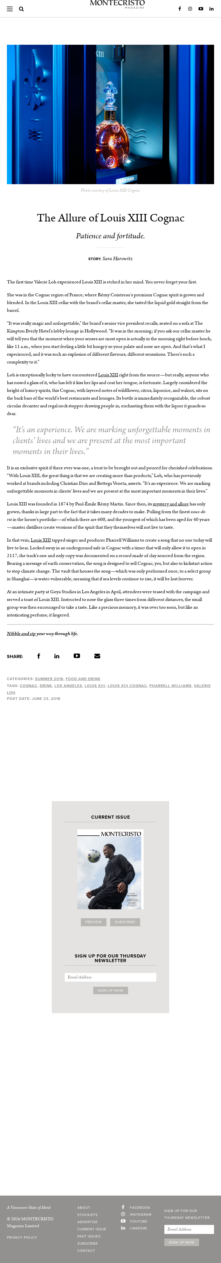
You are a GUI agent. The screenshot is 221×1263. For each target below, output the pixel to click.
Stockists (87, 1215)
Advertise (87, 1222)
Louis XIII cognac (127, 686)
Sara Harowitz (117, 258)
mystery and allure (171, 504)
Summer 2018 (49, 679)
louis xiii (95, 686)
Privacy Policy (22, 1237)
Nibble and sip (21, 633)
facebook (140, 1208)
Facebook (179, 8)
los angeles (68, 686)
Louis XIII (108, 374)
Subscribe (125, 922)
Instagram (190, 8)
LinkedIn (211, 8)
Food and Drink (83, 679)
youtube (139, 1221)
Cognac (28, 686)
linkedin (138, 1228)
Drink (46, 686)
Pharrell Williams (170, 686)
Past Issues (89, 1236)
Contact (86, 1251)
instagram (141, 1215)
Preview (93, 922)
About (83, 1208)
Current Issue (91, 1229)
